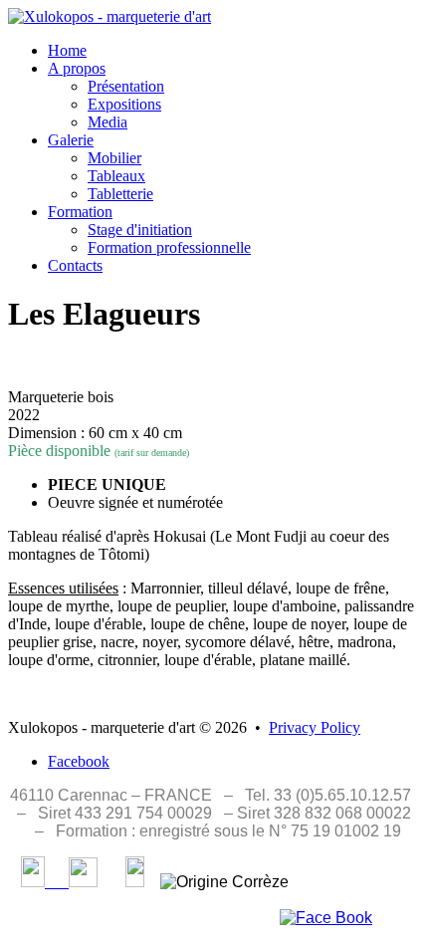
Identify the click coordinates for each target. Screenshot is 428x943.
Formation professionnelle (169, 247)
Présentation (126, 86)
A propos (77, 68)
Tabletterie (120, 193)
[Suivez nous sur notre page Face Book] (326, 917)
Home (67, 50)
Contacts (75, 265)
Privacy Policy (314, 727)
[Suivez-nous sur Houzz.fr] (134, 881)
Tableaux (116, 175)
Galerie (71, 139)
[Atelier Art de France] (71, 881)
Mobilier (114, 157)
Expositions (124, 104)
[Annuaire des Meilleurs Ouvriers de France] (33, 881)
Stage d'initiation (140, 229)
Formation (80, 211)
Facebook (78, 761)
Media (107, 122)
